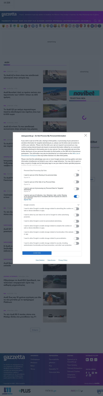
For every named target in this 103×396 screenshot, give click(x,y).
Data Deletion (40, 260)
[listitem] (51, 170)
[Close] (86, 136)
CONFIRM (37, 253)
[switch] (76, 175)
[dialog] (51, 198)
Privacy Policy (63, 260)
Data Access (51, 260)
